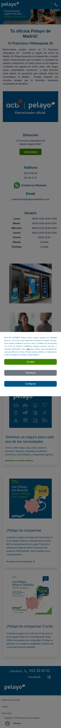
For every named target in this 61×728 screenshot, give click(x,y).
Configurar (30, 384)
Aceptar (30, 362)
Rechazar (30, 373)
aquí (28, 349)
